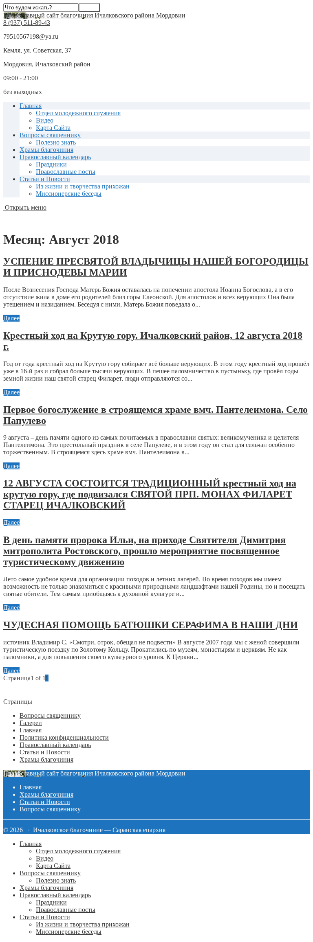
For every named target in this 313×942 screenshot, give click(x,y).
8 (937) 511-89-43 (26, 22)
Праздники (51, 164)
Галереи (31, 722)
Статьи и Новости (45, 178)
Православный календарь (55, 156)
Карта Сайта (53, 127)
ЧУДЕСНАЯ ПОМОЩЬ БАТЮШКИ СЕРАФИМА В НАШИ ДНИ (150, 625)
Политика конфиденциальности (64, 737)
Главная (31, 105)
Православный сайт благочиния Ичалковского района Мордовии (94, 15)
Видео (44, 120)
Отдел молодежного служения (78, 113)
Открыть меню (24, 207)
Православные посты (65, 171)
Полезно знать (56, 142)
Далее (11, 318)
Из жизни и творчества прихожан (83, 186)
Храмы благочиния (46, 149)
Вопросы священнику (50, 134)
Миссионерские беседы (68, 193)
